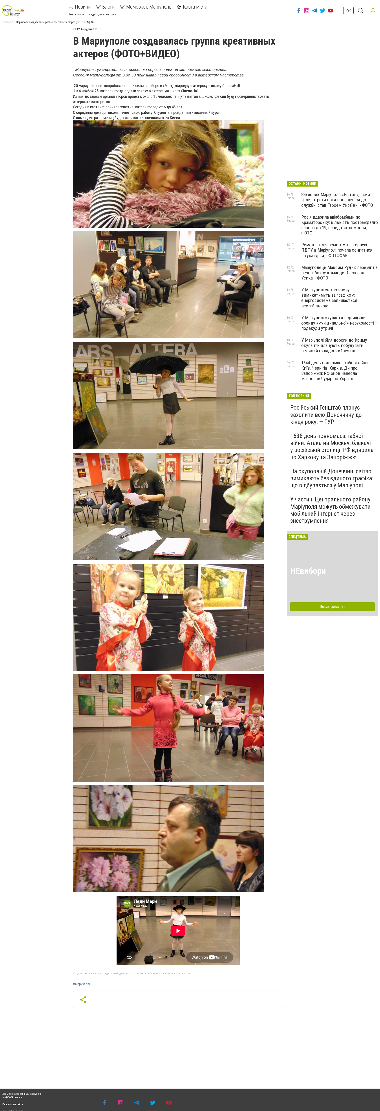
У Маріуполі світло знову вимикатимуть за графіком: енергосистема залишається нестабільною (329, 297)
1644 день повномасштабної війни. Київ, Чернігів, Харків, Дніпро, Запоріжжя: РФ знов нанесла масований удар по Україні (335, 370)
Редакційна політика (102, 14)
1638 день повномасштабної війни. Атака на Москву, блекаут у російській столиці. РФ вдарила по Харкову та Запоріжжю (332, 446)
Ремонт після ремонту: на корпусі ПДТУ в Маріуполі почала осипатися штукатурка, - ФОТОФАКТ (336, 250)
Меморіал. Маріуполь (149, 7)
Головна (6, 22)
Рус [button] (348, 10)
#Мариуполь (82, 984)
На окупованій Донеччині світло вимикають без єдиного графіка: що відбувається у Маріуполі (332, 478)
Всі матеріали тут (332, 607)
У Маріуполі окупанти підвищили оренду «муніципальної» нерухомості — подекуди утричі (339, 323)
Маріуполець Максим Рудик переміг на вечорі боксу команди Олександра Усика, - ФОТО (339, 273)
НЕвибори (308, 571)
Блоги (108, 7)
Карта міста (195, 7)
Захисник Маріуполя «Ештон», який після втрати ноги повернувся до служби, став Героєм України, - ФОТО (337, 200)
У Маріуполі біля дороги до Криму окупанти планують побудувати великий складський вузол (334, 345)
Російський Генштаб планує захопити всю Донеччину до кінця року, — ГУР (326, 414)
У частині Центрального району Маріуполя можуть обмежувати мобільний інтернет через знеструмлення (330, 510)
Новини (83, 7)
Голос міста (76, 14)
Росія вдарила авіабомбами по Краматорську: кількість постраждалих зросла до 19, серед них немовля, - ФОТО (339, 225)
